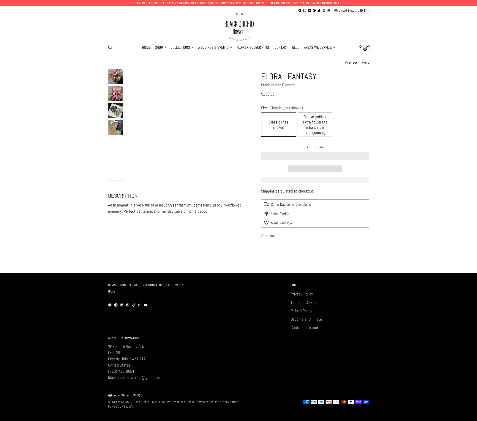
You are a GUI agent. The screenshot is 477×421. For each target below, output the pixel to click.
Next (365, 62)
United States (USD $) (352, 10)
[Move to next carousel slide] (366, 266)
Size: (282, 107)
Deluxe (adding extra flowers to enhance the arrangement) (315, 124)
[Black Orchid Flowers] (238, 27)
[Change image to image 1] (115, 76)
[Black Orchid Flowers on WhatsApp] (324, 10)
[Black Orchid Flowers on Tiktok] (319, 10)
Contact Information (307, 327)
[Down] (115, 183)
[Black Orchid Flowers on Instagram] (304, 10)
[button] (315, 156)
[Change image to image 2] (115, 93)
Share (270, 236)
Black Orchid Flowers (278, 84)
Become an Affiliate (306, 319)
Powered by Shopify (120, 406)
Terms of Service (304, 302)
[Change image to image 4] (115, 127)
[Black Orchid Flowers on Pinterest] (314, 10)
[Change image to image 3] (115, 110)
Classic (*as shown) (278, 124)
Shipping (268, 191)
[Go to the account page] (359, 47)
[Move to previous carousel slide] (357, 266)
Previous (351, 62)
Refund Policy (301, 310)
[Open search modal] (110, 47)
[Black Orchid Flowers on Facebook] (299, 10)
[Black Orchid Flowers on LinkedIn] (309, 10)
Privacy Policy (302, 294)
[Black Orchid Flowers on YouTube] (329, 10)
